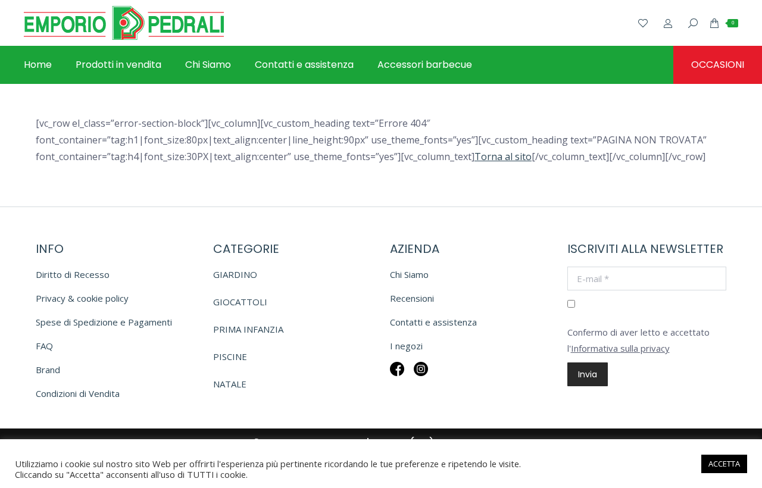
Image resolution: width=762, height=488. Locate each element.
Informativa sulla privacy (620, 348)
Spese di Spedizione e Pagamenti (104, 322)
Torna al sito (503, 156)
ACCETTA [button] (724, 463)
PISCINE (230, 356)
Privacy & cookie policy (82, 298)
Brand (48, 370)
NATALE (229, 384)
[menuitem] (38, 65)
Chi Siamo (409, 274)
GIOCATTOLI (240, 302)
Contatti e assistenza (433, 322)
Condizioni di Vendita (78, 393)
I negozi (406, 346)
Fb (397, 377)
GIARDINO (235, 274)
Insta (421, 377)
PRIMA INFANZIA (248, 329)
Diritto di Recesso (73, 274)
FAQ (44, 346)
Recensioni (412, 298)
